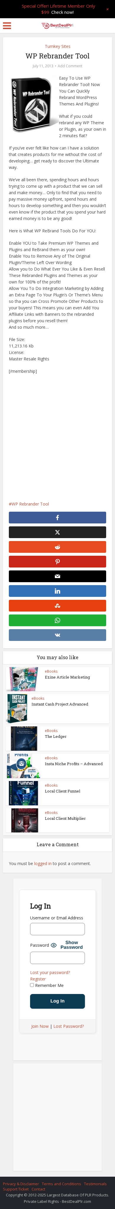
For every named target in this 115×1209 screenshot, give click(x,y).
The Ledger (56, 736)
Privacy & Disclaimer (21, 1183)
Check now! (62, 12)
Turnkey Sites (57, 46)
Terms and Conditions (61, 1183)
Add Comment (70, 66)
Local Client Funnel (62, 791)
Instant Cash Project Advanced (60, 704)
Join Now (40, 1026)
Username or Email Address (56, 918)
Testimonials (95, 1183)
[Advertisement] (57, 437)
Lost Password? (68, 1026)
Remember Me (49, 985)
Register (38, 979)
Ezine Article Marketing (67, 677)
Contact (38, 1189)
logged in (43, 863)
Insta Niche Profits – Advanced (74, 763)
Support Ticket (16, 1189)
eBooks (51, 671)
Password (39, 945)
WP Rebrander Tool (30, 504)
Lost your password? (50, 972)
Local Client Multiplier (65, 818)
